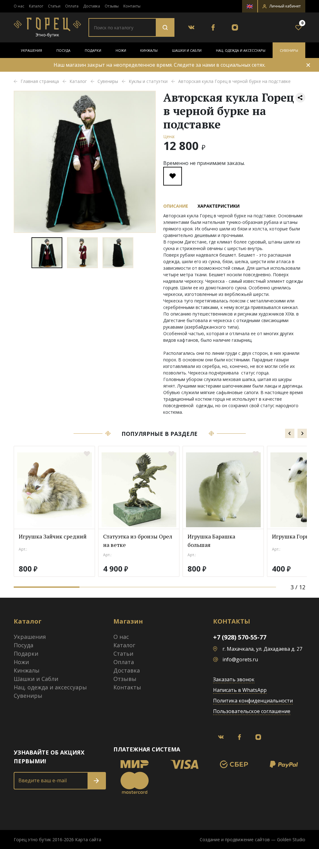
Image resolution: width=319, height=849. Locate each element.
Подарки (93, 50)
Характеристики (219, 206)
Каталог (36, 6)
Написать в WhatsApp (240, 690)
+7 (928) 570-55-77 (239, 637)
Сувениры (289, 50)
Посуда (63, 50)
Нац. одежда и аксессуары (240, 50)
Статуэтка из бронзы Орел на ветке (137, 540)
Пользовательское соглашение (251, 711)
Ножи (121, 50)
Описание (175, 206)
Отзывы (112, 6)
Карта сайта (88, 839)
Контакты (131, 6)
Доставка (91, 6)
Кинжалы (149, 50)
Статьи (54, 6)
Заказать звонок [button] (234, 679)
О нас (19, 6)
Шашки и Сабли (187, 50)
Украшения (31, 50)
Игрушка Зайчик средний (53, 536)
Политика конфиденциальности (253, 700)
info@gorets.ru (240, 659)
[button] (281, 6)
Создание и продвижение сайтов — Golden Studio (252, 839)
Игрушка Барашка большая (211, 540)
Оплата (72, 6)
